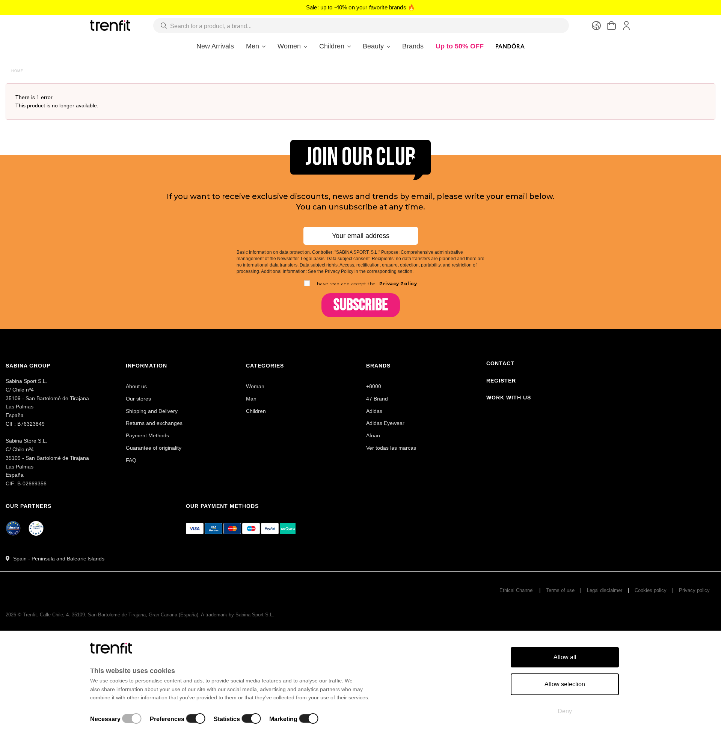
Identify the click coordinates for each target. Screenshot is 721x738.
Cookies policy (651, 590)
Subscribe (360, 305)
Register (501, 381)
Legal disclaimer (604, 590)
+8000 (373, 386)
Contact (500, 363)
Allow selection (565, 684)
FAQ (131, 460)
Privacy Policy (397, 283)
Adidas (374, 411)
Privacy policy (694, 590)
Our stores (138, 399)
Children (256, 411)
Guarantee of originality (153, 448)
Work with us (508, 398)
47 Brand (377, 399)
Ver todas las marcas (391, 448)
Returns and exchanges (154, 423)
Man (251, 399)
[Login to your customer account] (626, 25)
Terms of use (560, 590)
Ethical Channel (516, 590)
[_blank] (36, 530)
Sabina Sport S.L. (254, 615)
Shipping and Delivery (152, 411)
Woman (255, 386)
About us (136, 386)
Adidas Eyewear (385, 423)
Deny (565, 711)
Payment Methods (147, 435)
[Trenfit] (110, 25)
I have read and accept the (365, 283)
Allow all (565, 657)
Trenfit (30, 615)
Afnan (373, 435)
